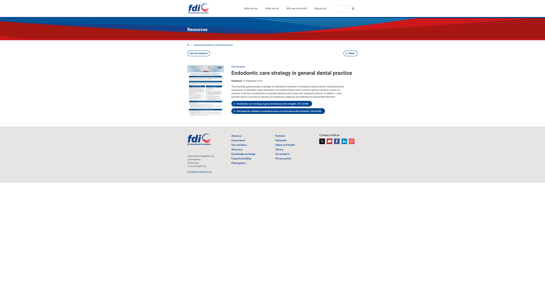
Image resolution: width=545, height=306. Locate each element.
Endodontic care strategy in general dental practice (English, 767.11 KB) (272, 103)
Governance (238, 140)
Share (352, 53)
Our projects (282, 153)
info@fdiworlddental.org (199, 171)
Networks (281, 140)
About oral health (285, 144)
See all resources (198, 53)
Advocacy (237, 149)
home (188, 45)
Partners (280, 135)
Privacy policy (283, 158)
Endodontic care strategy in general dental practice (213, 45)
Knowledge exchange (243, 153)
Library (279, 149)
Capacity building (241, 158)
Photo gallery (238, 162)
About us (236, 135)
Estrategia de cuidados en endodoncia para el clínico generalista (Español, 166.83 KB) (279, 111)
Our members (239, 144)
